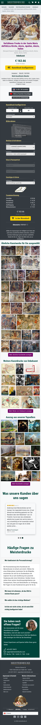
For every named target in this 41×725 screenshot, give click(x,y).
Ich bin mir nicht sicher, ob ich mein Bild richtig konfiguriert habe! (19, 608)
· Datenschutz (6, 685)
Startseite (4, 7)
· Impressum (6, 680)
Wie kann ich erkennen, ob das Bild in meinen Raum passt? (18, 592)
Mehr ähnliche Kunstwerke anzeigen (20, 355)
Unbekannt (35, 7)
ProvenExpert (14, 530)
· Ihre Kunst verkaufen (27, 680)
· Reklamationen (7, 689)
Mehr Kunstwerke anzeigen (20, 484)
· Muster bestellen (26, 692)
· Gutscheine (25, 689)
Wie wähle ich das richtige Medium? (17, 600)
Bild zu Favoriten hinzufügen (21, 94)
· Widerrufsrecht (7, 687)
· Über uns (5, 692)
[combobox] (20, 116)
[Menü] (2, 2)
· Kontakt (5, 678)
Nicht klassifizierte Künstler (23, 7)
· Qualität (24, 683)
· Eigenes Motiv (26, 678)
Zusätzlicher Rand (10, 114)
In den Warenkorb (21, 218)
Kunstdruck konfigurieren (21, 67)
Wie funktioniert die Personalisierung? (18, 560)
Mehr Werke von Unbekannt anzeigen (20, 411)
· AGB (4, 683)
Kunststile (11, 7)
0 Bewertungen (24, 97)
